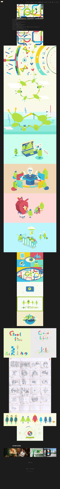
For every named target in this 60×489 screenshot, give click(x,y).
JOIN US (36, 2)
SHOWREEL (32, 2)
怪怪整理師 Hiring (40, 2)
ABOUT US (27, 2)
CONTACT (50, 2)
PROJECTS (45, 2)
